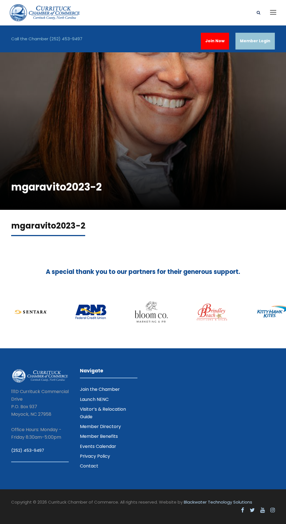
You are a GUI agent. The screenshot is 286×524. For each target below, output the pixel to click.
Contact (89, 466)
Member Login (255, 41)
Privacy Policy (95, 456)
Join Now (215, 41)
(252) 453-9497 (65, 39)
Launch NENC (94, 399)
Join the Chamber (100, 389)
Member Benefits (99, 436)
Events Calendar (98, 446)
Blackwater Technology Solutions (218, 502)
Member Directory (100, 426)
